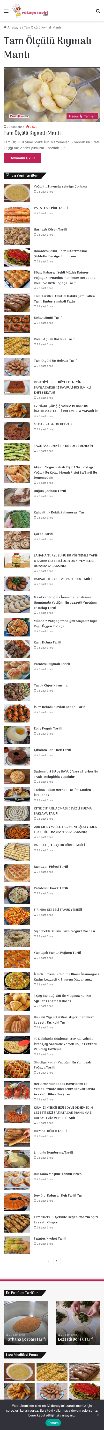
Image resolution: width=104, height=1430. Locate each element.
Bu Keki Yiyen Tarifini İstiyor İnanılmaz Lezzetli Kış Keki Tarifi (64, 1020)
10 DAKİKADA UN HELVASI (53, 424)
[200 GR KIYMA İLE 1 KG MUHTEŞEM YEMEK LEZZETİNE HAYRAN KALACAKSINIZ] (17, 831)
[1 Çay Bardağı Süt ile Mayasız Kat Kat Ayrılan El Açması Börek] (17, 1002)
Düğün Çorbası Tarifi (50, 491)
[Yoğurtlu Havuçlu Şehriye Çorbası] (17, 193)
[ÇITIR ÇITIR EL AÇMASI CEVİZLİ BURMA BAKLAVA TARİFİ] (17, 813)
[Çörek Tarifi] (17, 540)
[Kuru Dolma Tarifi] (17, 649)
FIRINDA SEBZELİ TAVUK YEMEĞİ (58, 910)
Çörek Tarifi (43, 534)
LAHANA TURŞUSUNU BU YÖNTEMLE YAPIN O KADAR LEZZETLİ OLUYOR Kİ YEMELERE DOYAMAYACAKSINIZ (66, 561)
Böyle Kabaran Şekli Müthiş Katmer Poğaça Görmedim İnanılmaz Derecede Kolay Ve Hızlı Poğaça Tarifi (65, 278)
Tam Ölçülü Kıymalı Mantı (32, 133)
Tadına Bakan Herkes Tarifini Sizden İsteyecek (62, 792)
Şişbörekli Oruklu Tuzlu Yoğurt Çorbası (64, 931)
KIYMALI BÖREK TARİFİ (50, 1131)
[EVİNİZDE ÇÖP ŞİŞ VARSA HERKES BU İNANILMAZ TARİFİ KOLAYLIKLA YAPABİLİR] (17, 410)
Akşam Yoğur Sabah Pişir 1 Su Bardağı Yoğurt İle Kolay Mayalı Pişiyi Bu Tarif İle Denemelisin (65, 473)
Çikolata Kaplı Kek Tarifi (52, 750)
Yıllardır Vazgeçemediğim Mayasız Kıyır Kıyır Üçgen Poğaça (65, 623)
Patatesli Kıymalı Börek (52, 664)
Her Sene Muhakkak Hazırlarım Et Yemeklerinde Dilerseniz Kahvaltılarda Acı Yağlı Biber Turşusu (64, 1089)
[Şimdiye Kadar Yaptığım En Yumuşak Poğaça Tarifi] (17, 1069)
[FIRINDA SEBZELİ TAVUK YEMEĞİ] (17, 916)
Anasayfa (14, 27)
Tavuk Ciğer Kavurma (50, 685)
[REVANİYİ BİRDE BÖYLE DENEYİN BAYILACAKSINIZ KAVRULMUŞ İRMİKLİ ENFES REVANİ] (17, 387)
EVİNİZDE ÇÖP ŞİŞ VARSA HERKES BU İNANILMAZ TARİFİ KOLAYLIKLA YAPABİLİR (66, 408)
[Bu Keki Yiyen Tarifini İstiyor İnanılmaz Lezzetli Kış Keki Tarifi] (17, 1024)
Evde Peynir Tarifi (48, 728)
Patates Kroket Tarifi (50, 1239)
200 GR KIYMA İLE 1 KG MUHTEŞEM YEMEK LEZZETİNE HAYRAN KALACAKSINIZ (65, 829)
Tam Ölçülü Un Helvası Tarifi (55, 361)
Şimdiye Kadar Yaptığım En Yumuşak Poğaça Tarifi (62, 1065)
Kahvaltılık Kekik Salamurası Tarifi (61, 512)
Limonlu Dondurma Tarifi (53, 1153)
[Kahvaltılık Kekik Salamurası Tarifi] (17, 519)
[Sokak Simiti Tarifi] (17, 324)
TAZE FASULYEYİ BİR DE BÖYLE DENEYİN (63, 446)
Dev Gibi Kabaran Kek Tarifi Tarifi (59, 1196)
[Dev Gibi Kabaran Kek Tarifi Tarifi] (17, 1202)
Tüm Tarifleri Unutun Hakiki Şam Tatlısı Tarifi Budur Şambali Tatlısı (64, 299)
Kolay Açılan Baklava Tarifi (54, 339)
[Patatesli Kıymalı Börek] (17, 670)
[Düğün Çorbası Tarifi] (17, 497)
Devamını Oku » (22, 158)
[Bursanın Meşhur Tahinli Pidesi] (17, 1180)
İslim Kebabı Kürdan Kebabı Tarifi (60, 707)
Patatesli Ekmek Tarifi (51, 888)
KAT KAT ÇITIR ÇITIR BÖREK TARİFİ (59, 845)
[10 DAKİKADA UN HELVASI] (17, 431)
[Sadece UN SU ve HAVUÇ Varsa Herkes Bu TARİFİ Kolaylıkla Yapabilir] (17, 776)
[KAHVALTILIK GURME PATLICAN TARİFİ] (17, 584)
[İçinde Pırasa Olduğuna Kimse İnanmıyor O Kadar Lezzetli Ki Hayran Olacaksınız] (17, 981)
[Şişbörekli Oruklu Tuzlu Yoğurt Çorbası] (17, 938)
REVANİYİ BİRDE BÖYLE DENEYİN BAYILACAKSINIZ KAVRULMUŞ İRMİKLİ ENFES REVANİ (62, 388)
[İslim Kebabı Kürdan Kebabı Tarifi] (17, 713)
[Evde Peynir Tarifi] (17, 735)
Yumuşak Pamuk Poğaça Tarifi (57, 953)
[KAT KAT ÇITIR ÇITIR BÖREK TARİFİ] (17, 852)
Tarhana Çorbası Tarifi (26, 1339)
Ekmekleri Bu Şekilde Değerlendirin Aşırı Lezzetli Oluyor (66, 1219)
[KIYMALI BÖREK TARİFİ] (17, 1137)
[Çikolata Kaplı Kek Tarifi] (17, 756)
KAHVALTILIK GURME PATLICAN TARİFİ (63, 579)
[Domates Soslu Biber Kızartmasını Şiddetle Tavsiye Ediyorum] (17, 257)
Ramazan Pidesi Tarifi (51, 867)
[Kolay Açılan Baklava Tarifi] (17, 346)
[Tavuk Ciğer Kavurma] (17, 692)
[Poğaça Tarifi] (30, 10)
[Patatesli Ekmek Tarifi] (17, 895)
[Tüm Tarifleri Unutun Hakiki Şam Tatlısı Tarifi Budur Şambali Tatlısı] (17, 303)
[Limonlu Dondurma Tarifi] (17, 1159)
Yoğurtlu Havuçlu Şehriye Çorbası (60, 186)
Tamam (53, 1423)
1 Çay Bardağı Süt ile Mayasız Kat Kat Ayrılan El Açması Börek (62, 998)
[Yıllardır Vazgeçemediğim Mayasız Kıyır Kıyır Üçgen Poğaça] (17, 627)
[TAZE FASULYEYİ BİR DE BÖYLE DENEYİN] (17, 452)
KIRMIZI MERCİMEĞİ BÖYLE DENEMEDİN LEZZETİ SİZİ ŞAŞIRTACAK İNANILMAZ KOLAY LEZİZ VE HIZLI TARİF (63, 1113)
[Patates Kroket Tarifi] (17, 1245)
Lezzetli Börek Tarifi (76, 1339)
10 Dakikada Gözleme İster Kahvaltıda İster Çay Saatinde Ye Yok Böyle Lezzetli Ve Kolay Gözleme (65, 1044)
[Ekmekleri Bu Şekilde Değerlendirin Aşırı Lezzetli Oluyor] (17, 1223)
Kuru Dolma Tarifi (47, 642)
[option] (26, 1323)
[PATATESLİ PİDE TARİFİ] (17, 214)
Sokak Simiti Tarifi (48, 318)
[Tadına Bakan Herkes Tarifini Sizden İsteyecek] (17, 794)
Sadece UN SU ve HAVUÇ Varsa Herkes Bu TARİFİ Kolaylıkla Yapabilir (66, 774)
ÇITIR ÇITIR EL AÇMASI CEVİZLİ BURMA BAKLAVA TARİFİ (63, 811)
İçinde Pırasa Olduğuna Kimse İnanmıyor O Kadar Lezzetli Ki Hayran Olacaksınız (67, 977)
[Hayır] (98, 1414)
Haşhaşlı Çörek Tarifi (50, 229)
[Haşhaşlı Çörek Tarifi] (17, 236)
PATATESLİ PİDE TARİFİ (51, 208)
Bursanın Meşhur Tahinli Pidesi (58, 1174)
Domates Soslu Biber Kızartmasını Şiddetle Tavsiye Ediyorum (60, 253)
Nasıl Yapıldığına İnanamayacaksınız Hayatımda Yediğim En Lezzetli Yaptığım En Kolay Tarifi (65, 603)
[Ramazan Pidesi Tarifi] (17, 873)
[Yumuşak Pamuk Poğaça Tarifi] (17, 959)
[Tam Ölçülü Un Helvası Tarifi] (17, 367)
